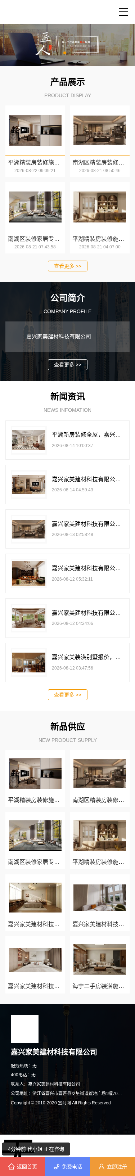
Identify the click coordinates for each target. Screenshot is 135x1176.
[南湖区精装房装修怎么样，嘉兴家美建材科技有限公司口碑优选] (99, 130)
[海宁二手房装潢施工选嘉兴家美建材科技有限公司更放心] (99, 959)
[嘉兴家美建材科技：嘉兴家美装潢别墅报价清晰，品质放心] (99, 898)
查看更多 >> (67, 266)
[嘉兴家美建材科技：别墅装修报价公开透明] (35, 959)
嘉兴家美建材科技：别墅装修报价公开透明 (62, 986)
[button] (64, 52)
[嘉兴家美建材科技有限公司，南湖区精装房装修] (35, 898)
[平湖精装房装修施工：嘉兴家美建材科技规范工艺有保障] (99, 206)
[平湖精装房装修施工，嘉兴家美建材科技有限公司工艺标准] (35, 130)
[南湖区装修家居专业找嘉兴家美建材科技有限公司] (35, 206)
